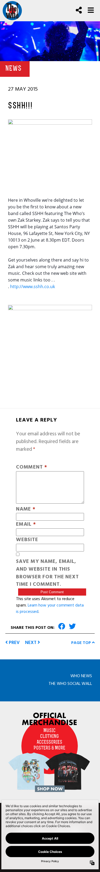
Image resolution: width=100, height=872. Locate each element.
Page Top (81, 642)
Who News (81, 675)
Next (31, 642)
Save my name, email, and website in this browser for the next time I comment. (47, 573)
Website (27, 540)
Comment (31, 467)
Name (25, 509)
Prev (14, 642)
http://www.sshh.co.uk (32, 286)
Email (26, 524)
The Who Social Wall (70, 683)
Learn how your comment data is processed (50, 608)
